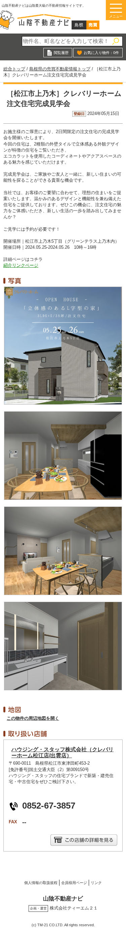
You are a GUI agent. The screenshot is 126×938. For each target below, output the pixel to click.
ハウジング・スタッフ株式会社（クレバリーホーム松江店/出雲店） (62, 752)
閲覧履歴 (61, 53)
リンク (96, 883)
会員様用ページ (74, 883)
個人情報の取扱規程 (40, 883)
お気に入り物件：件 (101, 53)
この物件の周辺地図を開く (33, 718)
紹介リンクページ (20, 265)
